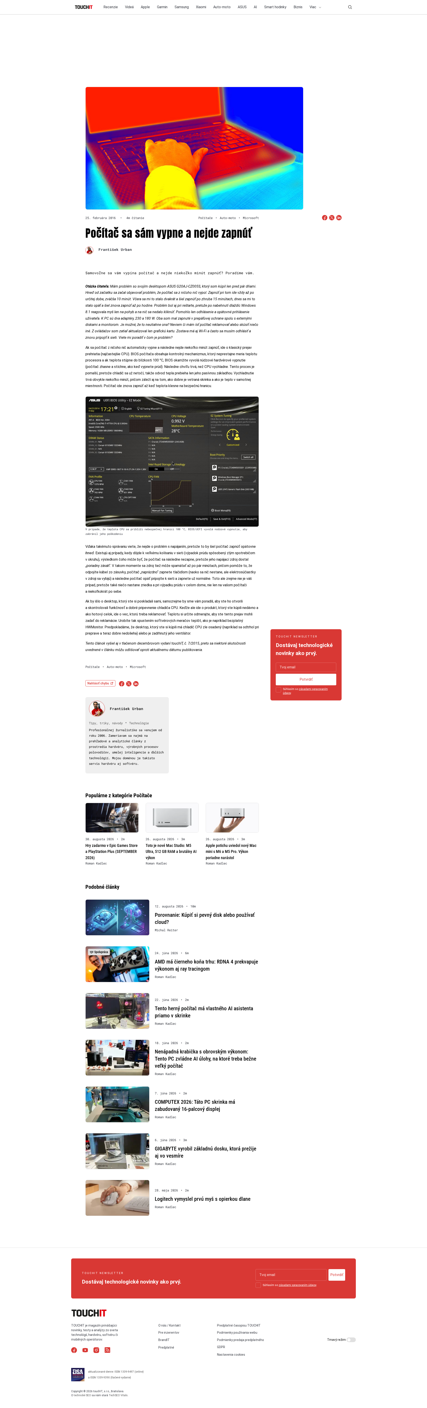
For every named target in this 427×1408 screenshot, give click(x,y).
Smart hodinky (275, 7)
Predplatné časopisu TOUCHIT (239, 1325)
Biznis (298, 7)
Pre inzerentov (168, 1332)
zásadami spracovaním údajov (297, 1285)
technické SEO (82, 1395)
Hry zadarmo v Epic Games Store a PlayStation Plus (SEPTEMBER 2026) (111, 851)
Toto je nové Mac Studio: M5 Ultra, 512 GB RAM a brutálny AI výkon (171, 851)
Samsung (182, 7)
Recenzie (110, 7)
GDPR (221, 1347)
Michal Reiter (166, 930)
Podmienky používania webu (237, 1332)
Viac (313, 7)
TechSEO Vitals (118, 1395)
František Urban (115, 249)
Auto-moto (222, 7)
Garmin (162, 7)
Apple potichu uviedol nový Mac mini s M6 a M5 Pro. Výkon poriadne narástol (231, 851)
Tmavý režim (336, 1339)
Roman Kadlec (96, 863)
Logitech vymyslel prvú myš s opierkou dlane (202, 1199)
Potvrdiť (306, 679)
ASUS (242, 7)
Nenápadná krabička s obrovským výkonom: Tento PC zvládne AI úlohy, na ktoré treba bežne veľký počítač (205, 1059)
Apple (145, 7)
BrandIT (164, 1340)
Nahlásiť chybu (98, 683)
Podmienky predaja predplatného (240, 1340)
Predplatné (166, 1347)
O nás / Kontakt (169, 1325)
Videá (129, 7)
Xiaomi (201, 7)
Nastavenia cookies (231, 1354)
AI (255, 7)
